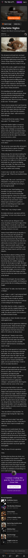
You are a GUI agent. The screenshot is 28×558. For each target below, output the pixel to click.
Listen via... (17, 24)
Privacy (12, 550)
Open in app (7, 24)
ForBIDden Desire (12, 500)
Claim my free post (14, 487)
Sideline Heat (11, 529)
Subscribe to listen (14, 18)
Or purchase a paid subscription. (14, 490)
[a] (3, 502)
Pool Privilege (11, 534)
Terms (16, 550)
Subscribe (19, 2)
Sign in (25, 2)
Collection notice (21, 550)
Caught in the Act (12, 540)
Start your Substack (11, 553)
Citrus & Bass (11, 511)
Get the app (20, 553)
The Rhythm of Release (14, 506)
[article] (14, 501)
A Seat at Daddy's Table (14, 517)
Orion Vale (3, 33)
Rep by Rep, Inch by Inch (14, 523)
